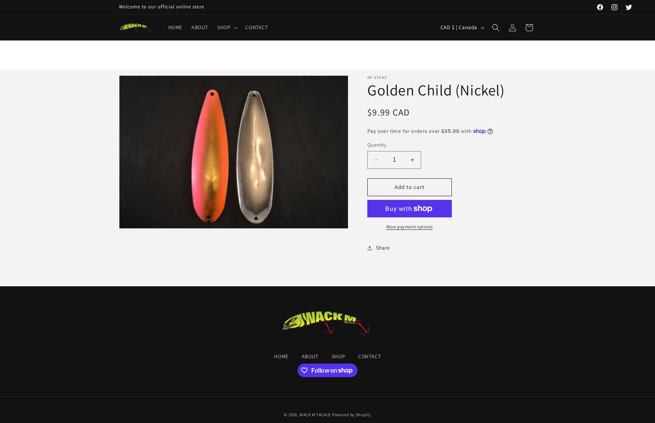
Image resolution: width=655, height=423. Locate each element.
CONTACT (369, 356)
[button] (227, 27)
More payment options (409, 226)
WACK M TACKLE (315, 414)
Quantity (376, 145)
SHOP (338, 356)
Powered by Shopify (351, 414)
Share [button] (383, 247)
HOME (281, 356)
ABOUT (310, 356)
